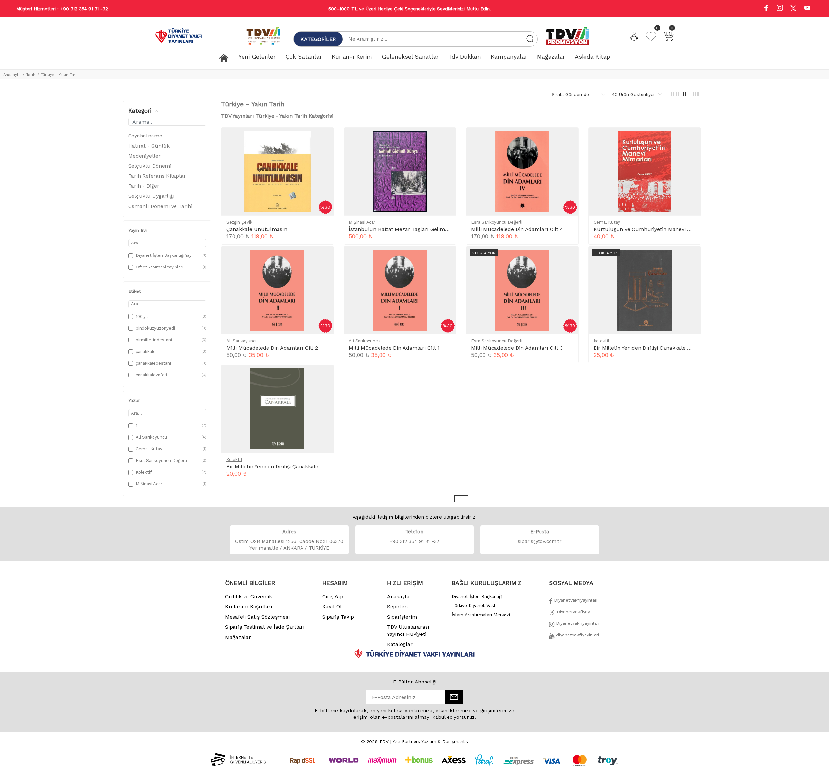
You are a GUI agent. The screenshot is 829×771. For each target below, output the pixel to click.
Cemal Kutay (607, 222)
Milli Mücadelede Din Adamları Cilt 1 (394, 348)
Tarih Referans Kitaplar (157, 176)
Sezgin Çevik (239, 222)
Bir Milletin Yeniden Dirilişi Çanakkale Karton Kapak (290, 466)
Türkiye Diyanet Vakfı (474, 605)
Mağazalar (238, 637)
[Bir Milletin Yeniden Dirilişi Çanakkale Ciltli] (690, 258)
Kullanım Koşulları (248, 606)
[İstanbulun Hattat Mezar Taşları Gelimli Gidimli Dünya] (445, 139)
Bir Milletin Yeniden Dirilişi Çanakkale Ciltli (646, 348)
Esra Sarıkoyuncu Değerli (496, 222)
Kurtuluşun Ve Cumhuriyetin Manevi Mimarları (653, 229)
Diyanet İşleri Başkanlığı (477, 596)
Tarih (30, 74)
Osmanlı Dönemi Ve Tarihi (160, 206)
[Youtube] (807, 8)
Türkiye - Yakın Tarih (60, 74)
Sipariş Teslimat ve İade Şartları (265, 627)
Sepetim (397, 606)
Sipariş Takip (338, 617)
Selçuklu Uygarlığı (151, 196)
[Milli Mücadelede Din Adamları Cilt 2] (323, 258)
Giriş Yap (332, 596)
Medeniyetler (144, 156)
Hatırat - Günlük (149, 146)
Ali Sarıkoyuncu (242, 340)
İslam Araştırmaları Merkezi (481, 614)
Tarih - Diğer (143, 186)
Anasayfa (12, 74)
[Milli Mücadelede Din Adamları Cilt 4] (568, 139)
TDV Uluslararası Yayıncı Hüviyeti (408, 630)
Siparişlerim (402, 617)
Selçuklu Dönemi (149, 166)
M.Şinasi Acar (362, 222)
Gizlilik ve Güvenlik (248, 596)
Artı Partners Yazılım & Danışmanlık (430, 741)
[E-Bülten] (454, 697)
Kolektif (601, 340)
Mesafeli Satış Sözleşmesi (257, 617)
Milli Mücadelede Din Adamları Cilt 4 (517, 229)
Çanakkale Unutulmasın (256, 229)
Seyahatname (145, 136)
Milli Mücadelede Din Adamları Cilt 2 (272, 348)
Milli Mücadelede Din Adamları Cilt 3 (517, 348)
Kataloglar (400, 644)
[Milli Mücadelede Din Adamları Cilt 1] (445, 258)
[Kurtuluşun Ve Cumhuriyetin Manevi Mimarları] (690, 139)
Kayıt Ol (332, 606)
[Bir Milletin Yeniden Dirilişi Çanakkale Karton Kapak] (323, 377)
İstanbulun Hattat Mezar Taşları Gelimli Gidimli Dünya (416, 229)
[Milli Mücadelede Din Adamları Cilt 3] (568, 258)
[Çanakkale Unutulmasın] (323, 139)
